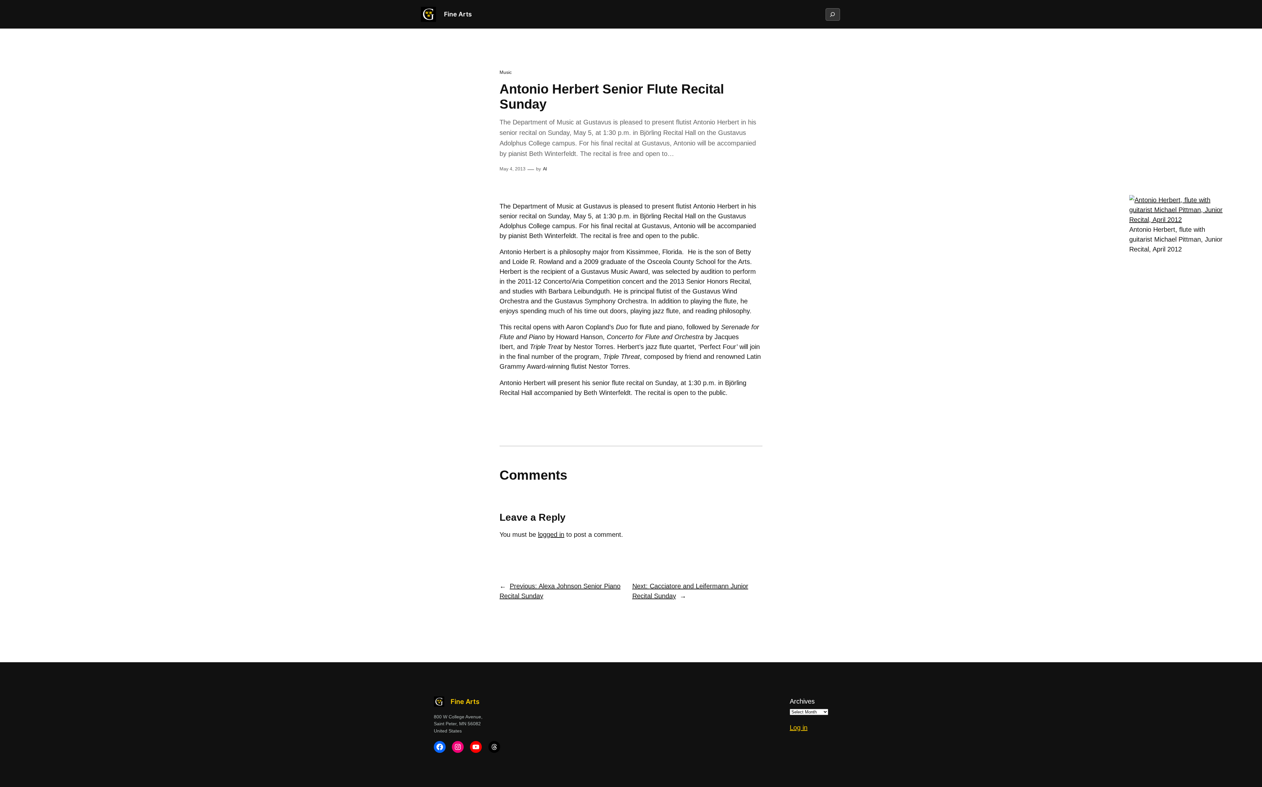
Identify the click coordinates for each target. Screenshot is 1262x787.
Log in (798, 727)
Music (506, 72)
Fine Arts (458, 14)
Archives (802, 701)
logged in (551, 534)
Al (545, 168)
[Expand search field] (832, 14)
